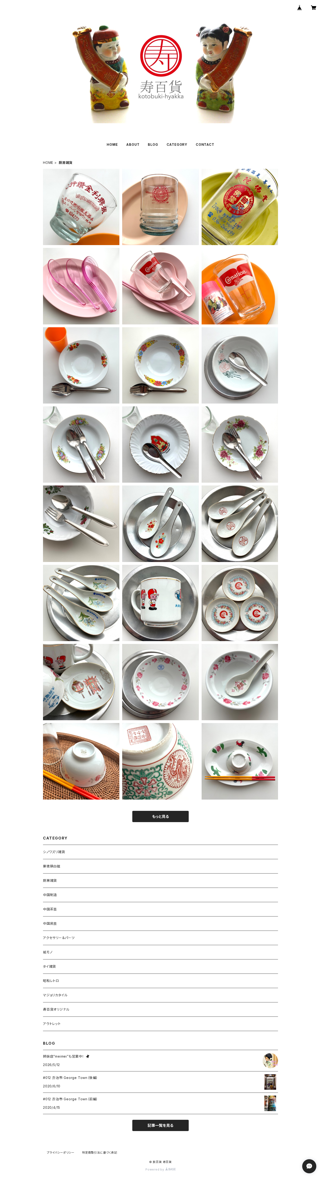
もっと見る (160, 816)
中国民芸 (50, 923)
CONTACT (205, 144)
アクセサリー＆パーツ (59, 938)
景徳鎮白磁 (51, 866)
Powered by (155, 1169)
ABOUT (132, 144)
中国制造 (50, 895)
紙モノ (47, 952)
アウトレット (52, 1024)
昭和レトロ (51, 981)
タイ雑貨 (49, 966)
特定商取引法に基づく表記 (99, 1152)
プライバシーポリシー (60, 1152)
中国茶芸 (50, 909)
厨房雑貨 (50, 880)
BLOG (153, 144)
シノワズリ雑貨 (54, 852)
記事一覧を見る (160, 1125)
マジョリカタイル (55, 995)
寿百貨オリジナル (56, 1009)
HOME (112, 144)
